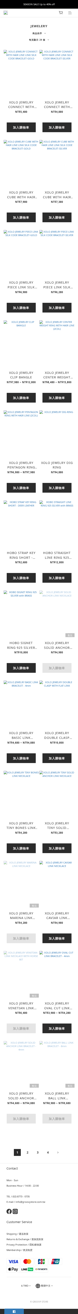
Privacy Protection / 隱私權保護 (23, 1244)
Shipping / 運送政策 (17, 1233)
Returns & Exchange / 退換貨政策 (24, 1239)
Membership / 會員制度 (19, 1250)
